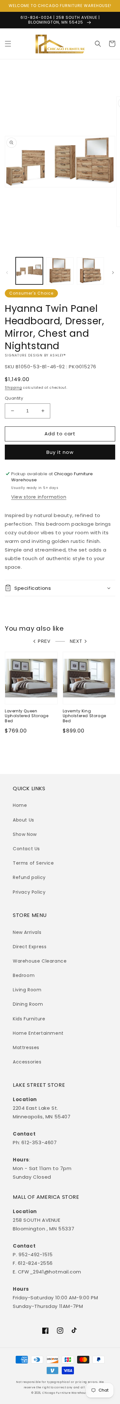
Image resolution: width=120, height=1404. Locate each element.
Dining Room (28, 1004)
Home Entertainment (38, 1033)
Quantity (14, 398)
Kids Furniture (29, 1019)
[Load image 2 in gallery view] (59, 270)
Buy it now (60, 452)
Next (76, 641)
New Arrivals (27, 932)
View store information (38, 497)
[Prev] (7, 273)
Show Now (25, 834)
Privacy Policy (29, 892)
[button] (8, 44)
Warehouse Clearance (40, 961)
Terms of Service (33, 863)
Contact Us (26, 848)
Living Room (27, 990)
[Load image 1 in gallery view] (29, 270)
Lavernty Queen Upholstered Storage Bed (26, 716)
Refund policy (29, 877)
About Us (23, 820)
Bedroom (24, 975)
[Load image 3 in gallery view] (90, 270)
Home (20, 805)
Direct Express (29, 946)
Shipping (13, 387)
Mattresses (26, 1047)
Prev (44, 641)
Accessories (27, 1062)
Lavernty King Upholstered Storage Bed (84, 716)
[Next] (113, 273)
